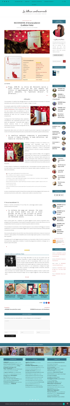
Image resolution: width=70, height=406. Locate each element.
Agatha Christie (30, 362)
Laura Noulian (49, 380)
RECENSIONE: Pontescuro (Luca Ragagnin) (43, 296)
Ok (63, 403)
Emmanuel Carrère (35, 372)
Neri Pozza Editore (13, 377)
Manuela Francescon (54, 383)
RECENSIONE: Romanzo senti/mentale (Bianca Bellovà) (21, 297)
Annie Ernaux (33, 367)
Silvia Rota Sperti (50, 395)
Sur (10, 383)
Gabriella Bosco (50, 372)
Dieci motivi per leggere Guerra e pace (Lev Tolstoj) (61, 115)
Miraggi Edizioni (39, 67)
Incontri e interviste (37, 1)
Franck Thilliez (28, 373)
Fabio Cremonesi (57, 367)
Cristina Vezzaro (55, 364)
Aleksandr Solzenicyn (38, 362)
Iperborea (11, 372)
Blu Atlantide (19, 362)
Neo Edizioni (7, 377)
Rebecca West (27, 383)
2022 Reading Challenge (58, 238)
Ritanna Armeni (33, 383)
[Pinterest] (6, 1)
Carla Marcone (42, 367)
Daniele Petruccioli (51, 365)
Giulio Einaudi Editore (6, 370)
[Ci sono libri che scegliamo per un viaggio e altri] (48, 351)
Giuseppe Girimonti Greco (53, 377)
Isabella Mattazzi (61, 378)
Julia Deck (40, 378)
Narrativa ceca (39, 72)
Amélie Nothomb (31, 365)
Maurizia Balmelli (50, 388)
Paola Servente (31, 382)
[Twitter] (4, 1)
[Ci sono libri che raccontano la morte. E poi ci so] (4, 351)
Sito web (27, 277)
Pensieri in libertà (48, 1)
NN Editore (16, 378)
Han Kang (41, 375)
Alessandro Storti (50, 362)
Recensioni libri (18, 1)
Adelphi (6, 362)
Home (23, 20)
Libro (37, 79)
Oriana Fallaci (27, 382)
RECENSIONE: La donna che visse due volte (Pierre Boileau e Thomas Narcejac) (59, 255)
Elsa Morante (28, 372)
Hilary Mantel (27, 377)
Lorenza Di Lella (52, 381)
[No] (68, 404)
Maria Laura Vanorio (60, 385)
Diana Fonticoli (63, 365)
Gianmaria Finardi (58, 372)
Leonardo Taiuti (54, 380)
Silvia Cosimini (55, 393)
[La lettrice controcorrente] (35, 12)
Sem (9, 383)
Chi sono (34, 4)
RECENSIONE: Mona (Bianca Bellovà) (32, 296)
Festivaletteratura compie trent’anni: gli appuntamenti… (56, 133)
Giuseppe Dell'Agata (52, 375)
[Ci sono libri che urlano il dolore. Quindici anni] (22, 351)
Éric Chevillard (40, 386)
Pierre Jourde (41, 382)
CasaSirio (17, 364)
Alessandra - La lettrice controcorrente (25, 27)
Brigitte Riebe (38, 367)
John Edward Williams (29, 378)
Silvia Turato (56, 395)
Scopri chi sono (58, 55)
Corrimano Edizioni (10, 365)
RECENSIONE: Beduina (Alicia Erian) (56, 148)
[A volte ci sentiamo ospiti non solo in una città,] (65, 351)
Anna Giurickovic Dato (28, 367)
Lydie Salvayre (27, 380)
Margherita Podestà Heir (52, 385)
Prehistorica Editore (9, 382)
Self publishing (6, 383)
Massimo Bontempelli (39, 380)
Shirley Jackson (29, 385)
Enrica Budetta (51, 367)
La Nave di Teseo (18, 372)
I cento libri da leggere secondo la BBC (61, 160)
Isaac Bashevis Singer (39, 377)
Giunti (16, 370)
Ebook (40, 79)
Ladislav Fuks (39, 64)
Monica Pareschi (51, 391)
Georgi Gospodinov (29, 375)
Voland (13, 383)
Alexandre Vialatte (29, 364)
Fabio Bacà (42, 372)
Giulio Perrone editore (12, 370)
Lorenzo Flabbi (60, 382)
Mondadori (14, 375)
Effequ (18, 365)
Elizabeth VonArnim (38, 370)
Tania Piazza (40, 385)
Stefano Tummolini (52, 396)
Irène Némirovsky (33, 377)
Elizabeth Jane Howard (30, 370)
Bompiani (13, 364)
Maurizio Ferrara (56, 388)
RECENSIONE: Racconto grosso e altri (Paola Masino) (39, 309)
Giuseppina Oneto (52, 378)
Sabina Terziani (50, 393)
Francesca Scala (51, 370)
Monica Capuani (53, 390)
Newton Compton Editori (9, 378)
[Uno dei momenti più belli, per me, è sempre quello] (39, 351)
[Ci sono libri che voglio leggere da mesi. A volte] (30, 351)
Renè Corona (63, 391)
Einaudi (6, 367)
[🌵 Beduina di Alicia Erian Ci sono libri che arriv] (13, 351)
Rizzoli (15, 382)
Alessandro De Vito (40, 65)
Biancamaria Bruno (60, 362)
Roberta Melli (38, 383)
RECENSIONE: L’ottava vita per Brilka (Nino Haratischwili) (61, 109)
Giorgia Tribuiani (36, 375)
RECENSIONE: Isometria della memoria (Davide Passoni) (10, 296)
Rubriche (27, 1)
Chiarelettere (5, 365)
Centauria (21, 364)
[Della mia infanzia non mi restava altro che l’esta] (56, 351)
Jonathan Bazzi (36, 378)
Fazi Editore (8, 368)
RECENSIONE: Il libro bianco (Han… (55, 137)
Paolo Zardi (36, 382)
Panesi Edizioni (9, 380)
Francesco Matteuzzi (58, 370)
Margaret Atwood (33, 380)
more (47, 95)
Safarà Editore (19, 382)
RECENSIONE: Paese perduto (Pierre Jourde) (13, 309)
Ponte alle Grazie (15, 380)
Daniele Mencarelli (34, 369)
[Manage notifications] (67, 403)
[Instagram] (8, 1)
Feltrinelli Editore (15, 369)
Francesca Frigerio (60, 369)
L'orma (14, 372)
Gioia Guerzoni (50, 373)
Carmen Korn (27, 369)
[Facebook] (2, 1)
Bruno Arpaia (49, 364)
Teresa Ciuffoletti (60, 396)
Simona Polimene (36, 385)
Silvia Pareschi (61, 393)
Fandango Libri (12, 367)
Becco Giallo (15, 362)
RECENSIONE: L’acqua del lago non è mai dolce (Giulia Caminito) (59, 269)
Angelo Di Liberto (40, 365)
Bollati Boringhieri (7, 364)
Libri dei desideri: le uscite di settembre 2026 (61, 177)
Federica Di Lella (52, 368)
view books (63, 244)
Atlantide (11, 362)
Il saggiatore (6, 372)
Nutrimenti (5, 380)
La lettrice (57, 240)
